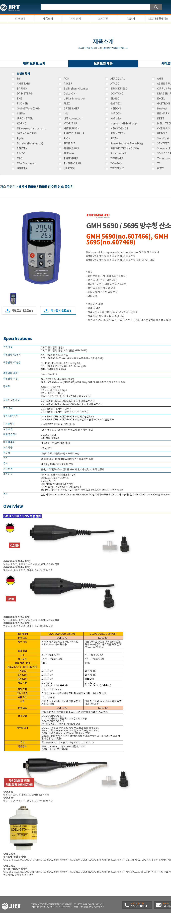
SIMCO (21, 153)
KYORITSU (70, 123)
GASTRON (163, 103)
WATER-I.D (117, 168)
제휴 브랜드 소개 (34, 64)
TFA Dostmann (26, 163)
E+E (19, 98)
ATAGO (114, 83)
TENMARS (116, 158)
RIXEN (114, 138)
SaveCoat (163, 138)
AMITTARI (23, 83)
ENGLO (114, 98)
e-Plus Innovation (75, 98)
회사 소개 (20, 18)
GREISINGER (71, 108)
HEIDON (115, 108)
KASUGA (115, 118)
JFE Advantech (73, 118)
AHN (160, 78)
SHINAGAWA (71, 148)
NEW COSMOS (119, 128)
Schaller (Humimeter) (30, 143)
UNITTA (22, 168)
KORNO (22, 123)
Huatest (162, 108)
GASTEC (115, 103)
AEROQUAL (117, 78)
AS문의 (131, 18)
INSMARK (163, 113)
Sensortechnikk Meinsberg (126, 143)
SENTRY (22, 148)
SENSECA (69, 143)
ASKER (68, 83)
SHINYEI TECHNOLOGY (124, 148)
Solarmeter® (118, 153)
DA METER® (24, 93)
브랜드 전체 (23, 73)
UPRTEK (69, 168)
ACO (66, 78)
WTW (160, 168)
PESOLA (162, 133)
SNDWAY (69, 153)
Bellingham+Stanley (76, 88)
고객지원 (103, 18)
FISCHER (22, 103)
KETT (160, 118)
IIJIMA (21, 113)
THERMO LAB (72, 163)
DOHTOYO (116, 93)
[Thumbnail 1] (13, 293)
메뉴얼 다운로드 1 (61, 310)
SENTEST (163, 143)
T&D (19, 158)
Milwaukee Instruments (31, 128)
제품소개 (48, 18)
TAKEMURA (71, 158)
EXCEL (161, 98)
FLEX (67, 103)
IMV (66, 113)
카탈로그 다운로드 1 (22, 310)
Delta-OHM (71, 93)
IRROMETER (25, 118)
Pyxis (20, 138)
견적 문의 (75, 18)
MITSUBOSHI (72, 128)
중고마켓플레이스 (158, 18)
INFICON (115, 113)
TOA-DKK (116, 163)
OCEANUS (163, 128)
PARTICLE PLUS (74, 133)
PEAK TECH (117, 133)
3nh (19, 78)
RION (67, 138)
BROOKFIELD (118, 88)
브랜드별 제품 (103, 64)
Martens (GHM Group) (124, 123)
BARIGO (22, 88)
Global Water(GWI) (28, 108)
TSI (159, 163)
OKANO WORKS (27, 133)
